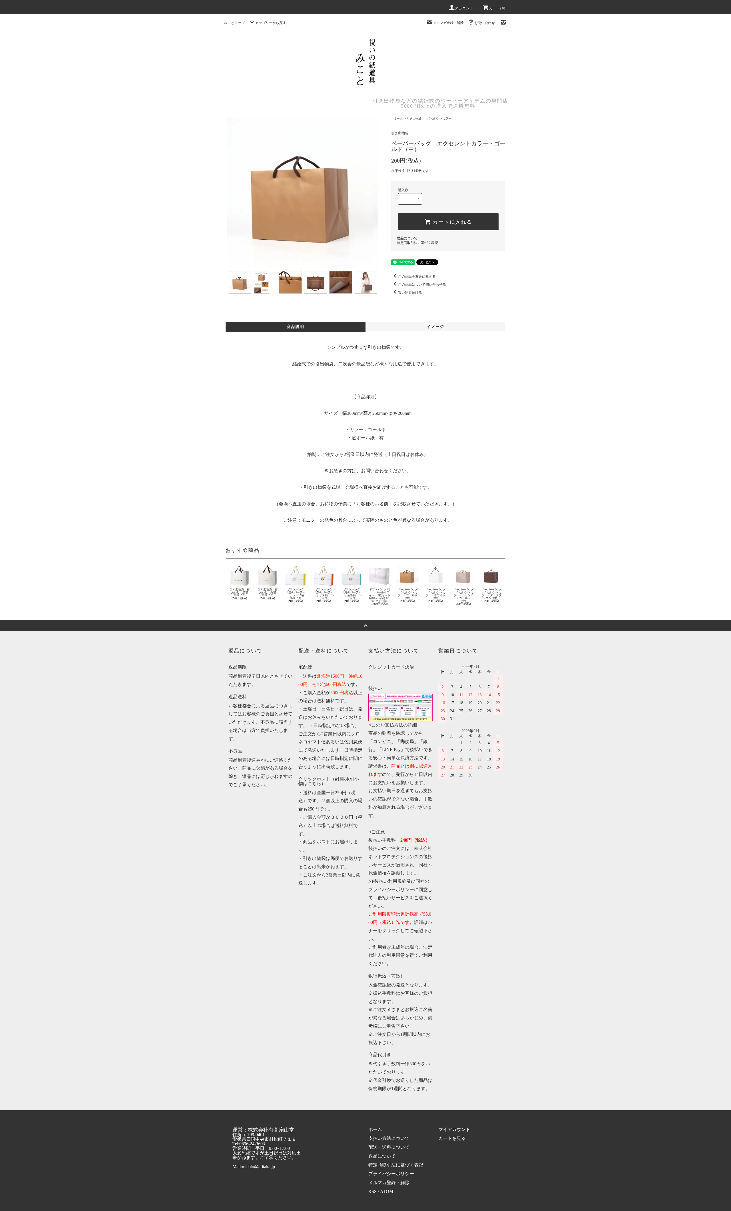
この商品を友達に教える (417, 277)
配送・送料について (388, 1147)
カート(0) (497, 8)
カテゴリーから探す (270, 23)
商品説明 (295, 327)
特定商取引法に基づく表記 (417, 243)
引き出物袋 (414, 118)
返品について (407, 238)
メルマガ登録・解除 (448, 23)
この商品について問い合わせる (422, 285)
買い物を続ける (410, 293)
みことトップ (234, 23)
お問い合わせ (484, 23)
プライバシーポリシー (391, 1173)
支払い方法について (388, 1138)
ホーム (398, 118)
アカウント (464, 8)
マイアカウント (454, 1129)
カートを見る (452, 1138)
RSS (372, 1191)
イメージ (435, 327)
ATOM (386, 1191)
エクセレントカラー (438, 118)
